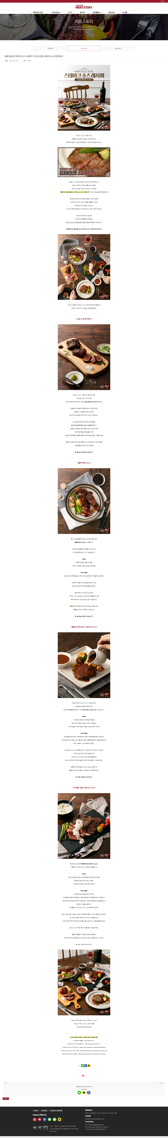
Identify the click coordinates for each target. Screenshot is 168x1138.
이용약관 (44, 1110)
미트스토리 (84, 48)
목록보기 (6, 1098)
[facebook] (89, 1092)
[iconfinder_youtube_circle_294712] (39, 1119)
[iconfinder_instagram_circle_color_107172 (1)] (34, 1119)
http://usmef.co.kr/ (89, 1040)
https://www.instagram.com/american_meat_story (93, 1050)
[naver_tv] (54, 1119)
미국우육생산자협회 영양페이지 (97, 1129)
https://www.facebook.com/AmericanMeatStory (93, 1047)
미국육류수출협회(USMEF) (95, 1125)
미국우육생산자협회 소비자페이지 (97, 1127)
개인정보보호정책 (56, 1110)
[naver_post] (49, 1119)
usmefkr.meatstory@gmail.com (94, 1119)
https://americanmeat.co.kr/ (92, 1044)
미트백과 (50, 48)
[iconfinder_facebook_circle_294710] (44, 1119)
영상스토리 (118, 48)
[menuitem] (42, 12)
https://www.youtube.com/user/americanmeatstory (92, 1054)
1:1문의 (35, 1110)
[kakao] (84, 1092)
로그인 (86, 1086)
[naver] (79, 1092)
